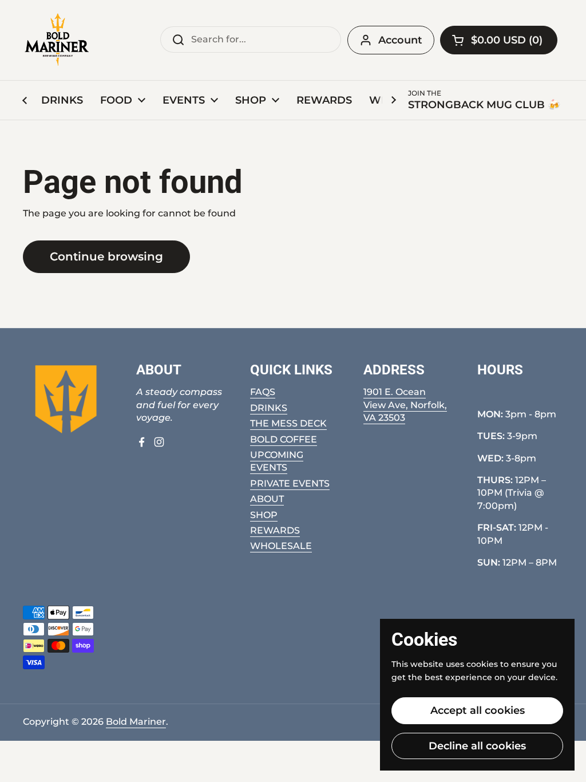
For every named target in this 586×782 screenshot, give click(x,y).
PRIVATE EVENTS (290, 483)
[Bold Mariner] (57, 40)
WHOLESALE (281, 545)
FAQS (262, 391)
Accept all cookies (477, 710)
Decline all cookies (477, 746)
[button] (498, 40)
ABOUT (267, 498)
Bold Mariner (136, 721)
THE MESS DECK (288, 423)
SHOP (264, 515)
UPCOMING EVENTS (276, 461)
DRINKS (268, 407)
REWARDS (275, 530)
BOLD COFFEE (283, 439)
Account (400, 40)
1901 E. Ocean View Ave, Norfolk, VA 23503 (405, 404)
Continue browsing (106, 256)
